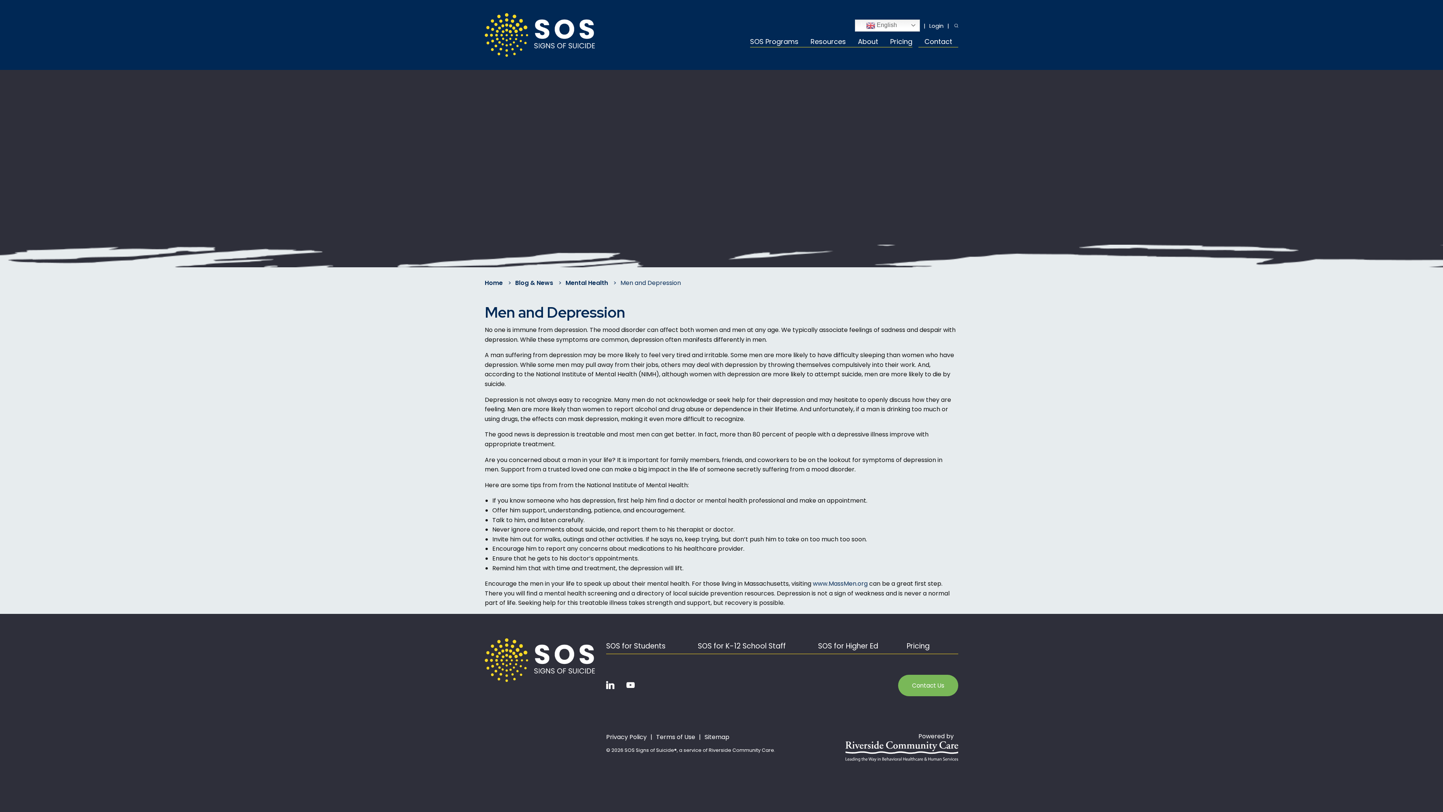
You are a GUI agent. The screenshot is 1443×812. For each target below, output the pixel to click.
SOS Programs (774, 42)
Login (936, 26)
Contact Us (928, 685)
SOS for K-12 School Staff (742, 646)
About (868, 42)
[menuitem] (777, 42)
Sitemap (717, 737)
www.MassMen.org (840, 583)
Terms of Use (675, 737)
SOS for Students (636, 646)
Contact (938, 42)
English (886, 25)
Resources (828, 42)
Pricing (901, 42)
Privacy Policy (626, 737)
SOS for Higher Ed (848, 646)
